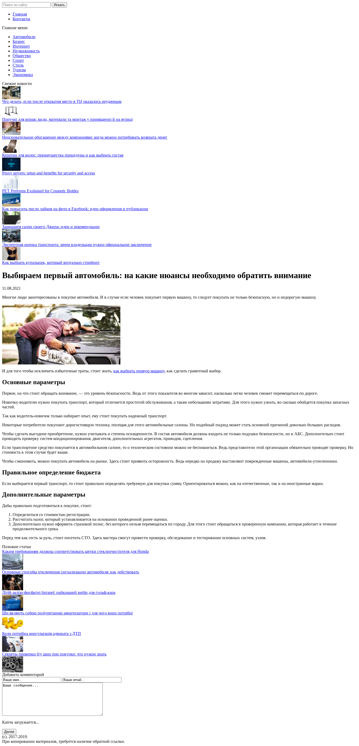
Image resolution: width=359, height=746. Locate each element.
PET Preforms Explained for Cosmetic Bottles (40, 191)
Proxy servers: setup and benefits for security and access (48, 173)
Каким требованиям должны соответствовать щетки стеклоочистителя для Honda (75, 551)
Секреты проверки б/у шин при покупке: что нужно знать (54, 654)
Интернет (21, 46)
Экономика (23, 74)
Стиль (18, 65)
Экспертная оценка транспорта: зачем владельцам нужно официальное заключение (77, 244)
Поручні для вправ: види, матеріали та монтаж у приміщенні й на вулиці (67, 119)
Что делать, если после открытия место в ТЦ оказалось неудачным (61, 101)
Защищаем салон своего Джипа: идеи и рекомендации (51, 226)
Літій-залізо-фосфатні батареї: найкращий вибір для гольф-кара (58, 592)
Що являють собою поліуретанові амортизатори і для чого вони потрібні (67, 613)
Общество (22, 55)
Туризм (19, 70)
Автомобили (24, 36)
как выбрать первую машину (139, 371)
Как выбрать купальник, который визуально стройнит (51, 262)
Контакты (21, 19)
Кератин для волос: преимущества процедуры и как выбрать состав (63, 155)
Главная (20, 14)
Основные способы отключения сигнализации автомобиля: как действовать (70, 572)
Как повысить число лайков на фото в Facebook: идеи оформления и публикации (75, 209)
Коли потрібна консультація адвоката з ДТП (41, 633)
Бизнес (19, 41)
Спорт (18, 60)
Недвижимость (26, 51)
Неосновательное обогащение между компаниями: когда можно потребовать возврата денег (84, 137)
